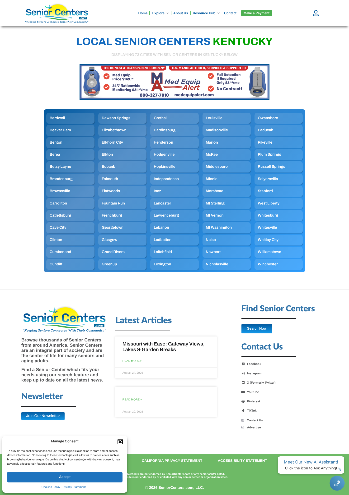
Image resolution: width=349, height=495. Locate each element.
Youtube (253, 392)
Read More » (132, 361)
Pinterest (253, 401)
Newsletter (42, 396)
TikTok (252, 410)
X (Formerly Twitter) (261, 382)
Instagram (254, 373)
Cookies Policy (51, 487)
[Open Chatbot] (337, 483)
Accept (65, 477)
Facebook (254, 364)
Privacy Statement (74, 487)
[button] (120, 441)
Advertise (254, 427)
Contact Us (255, 420)
